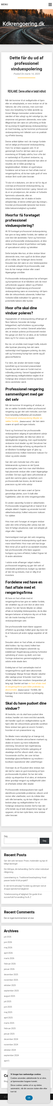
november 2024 (11, 1044)
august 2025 (9, 996)
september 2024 (11, 1055)
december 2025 (11, 974)
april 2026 (8, 953)
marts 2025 (9, 1023)
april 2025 (8, 1017)
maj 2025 (8, 1012)
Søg (5, 836)
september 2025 (11, 991)
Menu (4, 4)
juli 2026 (7, 937)
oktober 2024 (10, 1050)
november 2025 (11, 980)
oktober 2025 (10, 985)
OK (29, 1098)
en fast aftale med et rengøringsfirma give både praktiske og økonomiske (25, 686)
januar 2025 (9, 1034)
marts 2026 (9, 958)
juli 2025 (7, 1001)
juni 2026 (8, 942)
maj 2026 (8, 947)
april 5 (6, 1061)
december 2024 (11, 1039)
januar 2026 (9, 969)
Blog (6, 1081)
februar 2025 (10, 1028)
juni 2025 (8, 1007)
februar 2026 (10, 964)
